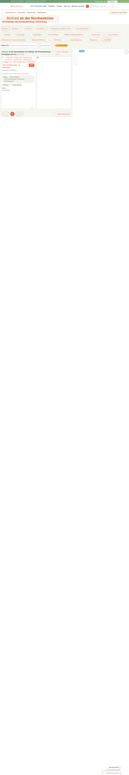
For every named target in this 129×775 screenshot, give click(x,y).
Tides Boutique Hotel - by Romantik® (11, 66)
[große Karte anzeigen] (75, 58)
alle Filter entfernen (62, 45)
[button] (6, 114)
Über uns (67, 6)
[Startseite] (2, 13)
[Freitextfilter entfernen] (113, 6)
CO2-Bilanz (40, 28)
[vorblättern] (31, 59)
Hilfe (105, 1)
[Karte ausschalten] (126, 52)
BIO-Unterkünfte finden (39, 6)
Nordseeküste (46, 45)
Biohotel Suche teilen (63, 114)
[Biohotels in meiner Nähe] (75, 62)
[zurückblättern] (6, 59)
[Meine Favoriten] (87, 6)
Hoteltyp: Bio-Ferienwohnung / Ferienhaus (23, 45)
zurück (82, 51)
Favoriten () (112, 773)
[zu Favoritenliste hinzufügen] (4, 58)
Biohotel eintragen (78, 6)
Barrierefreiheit (114, 767)
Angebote (51, 6)
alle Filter (107, 40)
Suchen (116, 6)
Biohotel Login (99, 1)
